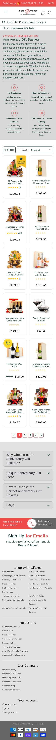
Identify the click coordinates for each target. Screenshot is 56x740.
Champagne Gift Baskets (14, 575)
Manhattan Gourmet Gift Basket (14, 228)
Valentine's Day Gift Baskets (37, 610)
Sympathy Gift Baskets (13, 599)
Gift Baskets (8, 571)
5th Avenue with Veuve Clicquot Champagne (15, 182)
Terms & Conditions (11, 646)
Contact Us (7, 630)
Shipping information (12, 638)
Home (6, 28)
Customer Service (11, 626)
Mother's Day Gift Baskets (37, 601)
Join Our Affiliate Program (15, 650)
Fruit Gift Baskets (36, 575)
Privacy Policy (9, 642)
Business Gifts (9, 583)
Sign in (5, 708)
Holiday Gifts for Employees (10, 589)
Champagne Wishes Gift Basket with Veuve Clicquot (41, 411)
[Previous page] (14, 435)
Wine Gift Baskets (36, 571)
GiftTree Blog (8, 685)
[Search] (3, 21)
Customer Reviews (11, 689)
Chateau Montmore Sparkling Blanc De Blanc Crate (41, 365)
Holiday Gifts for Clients (40, 587)
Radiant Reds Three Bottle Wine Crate (15, 319)
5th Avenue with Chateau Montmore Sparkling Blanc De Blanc (14, 411)
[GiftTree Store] (28, 12)
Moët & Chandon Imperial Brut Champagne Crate (41, 228)
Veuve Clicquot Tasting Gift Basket (15, 273)
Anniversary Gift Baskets (24, 28)
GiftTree (23, 724)
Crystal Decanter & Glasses (41, 319)
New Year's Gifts (36, 595)
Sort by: (25, 149)
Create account (9, 704)
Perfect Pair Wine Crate (14, 365)
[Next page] (41, 435)
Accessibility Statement (13, 654)
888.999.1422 (45, 524)
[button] (5, 12)
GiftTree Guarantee (11, 681)
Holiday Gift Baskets (38, 583)
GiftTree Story (9, 669)
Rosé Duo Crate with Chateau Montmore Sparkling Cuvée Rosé (41, 274)
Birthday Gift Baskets (12, 579)
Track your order (10, 712)
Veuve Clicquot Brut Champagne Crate (41, 182)
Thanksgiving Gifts (10, 595)
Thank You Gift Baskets (39, 579)
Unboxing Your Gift (11, 677)
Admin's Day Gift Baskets (14, 607)
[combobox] (28, 21)
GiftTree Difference (11, 673)
